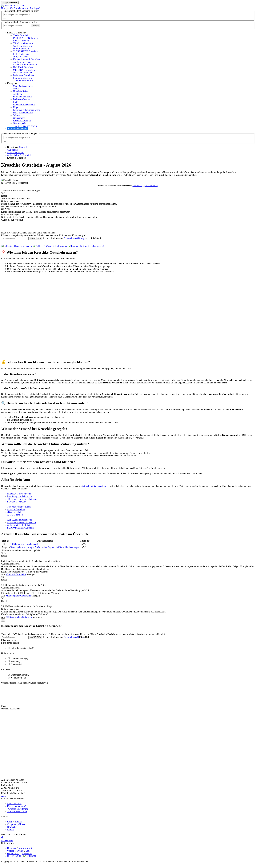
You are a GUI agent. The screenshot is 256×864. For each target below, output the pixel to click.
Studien (10, 829)
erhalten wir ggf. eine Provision (145, 185)
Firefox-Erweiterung (17, 811)
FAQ (9, 821)
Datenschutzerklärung (74, 238)
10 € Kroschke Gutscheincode (24, 544)
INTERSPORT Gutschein (25, 38)
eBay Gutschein (20, 56)
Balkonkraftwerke (21, 99)
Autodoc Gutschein (16, 509)
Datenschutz (13, 853)
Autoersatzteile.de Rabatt (19, 525)
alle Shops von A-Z (24, 80)
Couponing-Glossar (16, 824)
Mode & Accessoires (22, 86)
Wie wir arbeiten (26, 848)
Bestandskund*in (20, 674)
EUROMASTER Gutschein (20, 527)
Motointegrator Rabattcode (19, 496)
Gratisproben (19, 118)
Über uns (11, 848)
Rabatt (15, 661)
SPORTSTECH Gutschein (25, 51)
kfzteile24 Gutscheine (16, 574)
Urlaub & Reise (20, 91)
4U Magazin (7, 840)
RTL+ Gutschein (21, 54)
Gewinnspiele (19, 123)
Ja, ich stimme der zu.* (73, 238)
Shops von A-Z (14, 803)
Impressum (27, 853)
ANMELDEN (35, 238)
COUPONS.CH (15, 856)
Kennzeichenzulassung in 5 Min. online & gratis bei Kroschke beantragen (44, 547)
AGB (3, 796)
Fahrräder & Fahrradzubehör (26, 110)
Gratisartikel (18, 664)
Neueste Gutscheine (22, 72)
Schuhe (16, 115)
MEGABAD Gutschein (24, 70)
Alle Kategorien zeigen (26, 126)
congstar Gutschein (22, 62)
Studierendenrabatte (22, 96)
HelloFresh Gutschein (23, 67)
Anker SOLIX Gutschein (25, 64)
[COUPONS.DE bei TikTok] (2, 837)
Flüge (15, 107)
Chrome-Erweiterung (18, 128)
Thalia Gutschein (21, 35)
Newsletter (12, 827)
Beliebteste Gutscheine (23, 75)
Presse (20, 850)
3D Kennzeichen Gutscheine (19, 617)
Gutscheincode (19, 658)
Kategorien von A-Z (16, 806)
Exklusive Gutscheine (23, 78)
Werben (10, 850)
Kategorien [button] (12, 83)
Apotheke (17, 94)
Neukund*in (18, 677)
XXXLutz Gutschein (23, 43)
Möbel (16, 88)
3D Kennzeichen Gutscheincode (22, 499)
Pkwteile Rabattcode (16, 501)
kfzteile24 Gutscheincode (19, 493)
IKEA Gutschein (21, 48)
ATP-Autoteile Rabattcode (19, 519)
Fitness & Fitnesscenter (24, 104)
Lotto (15, 102)
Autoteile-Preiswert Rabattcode (21, 522)
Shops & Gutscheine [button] (16, 32)
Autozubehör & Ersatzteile (93, 486)
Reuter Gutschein (21, 40)
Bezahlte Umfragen (22, 120)
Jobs (28, 850)
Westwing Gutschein (22, 46)
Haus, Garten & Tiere (23, 112)
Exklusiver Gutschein (22, 648)
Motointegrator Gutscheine (18, 595)
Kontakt (18, 821)
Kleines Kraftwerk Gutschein (26, 59)
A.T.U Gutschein (15, 514)
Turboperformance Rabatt (19, 506)
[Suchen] (5, 18)
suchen (36, 26)
